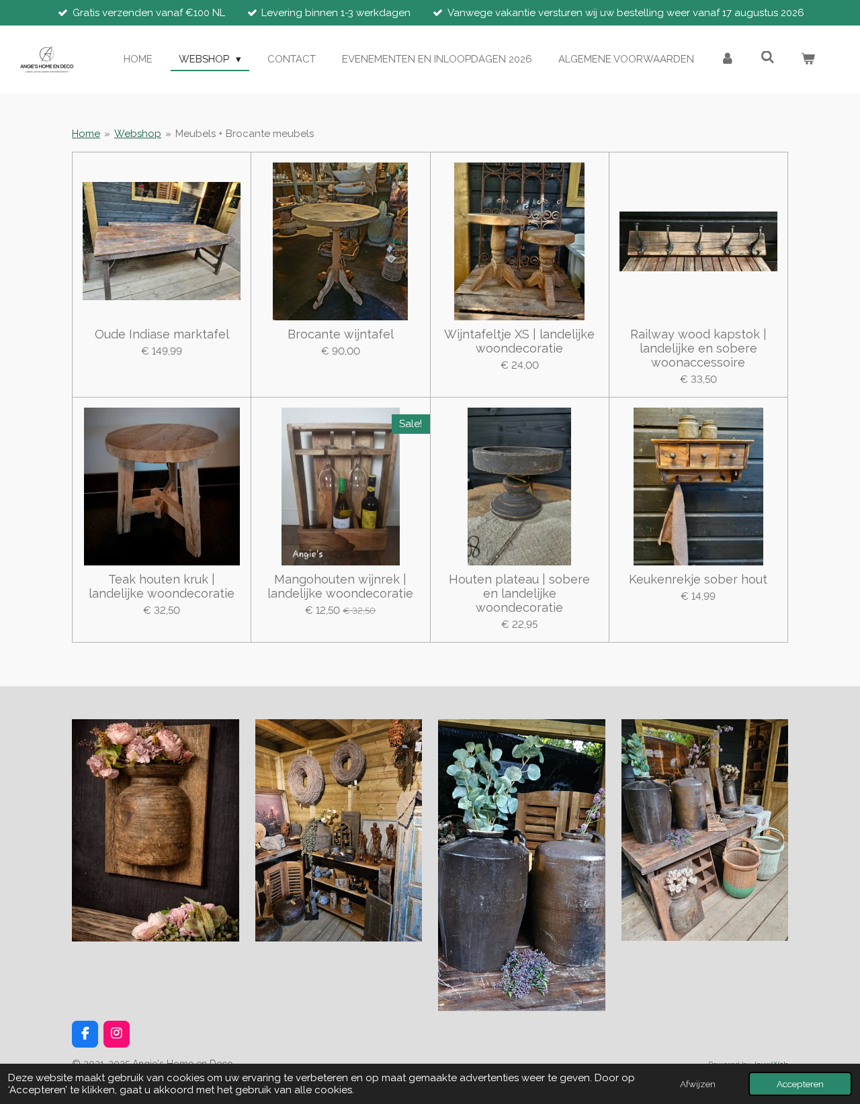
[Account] (727, 59)
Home (86, 134)
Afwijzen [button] (698, 1083)
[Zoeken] (767, 57)
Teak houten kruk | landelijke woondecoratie (161, 586)
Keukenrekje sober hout (698, 579)
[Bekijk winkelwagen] (808, 59)
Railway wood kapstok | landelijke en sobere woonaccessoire (698, 348)
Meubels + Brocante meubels (244, 134)
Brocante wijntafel (341, 334)
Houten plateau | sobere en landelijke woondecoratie (519, 593)
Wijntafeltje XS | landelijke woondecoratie (519, 341)
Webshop (137, 134)
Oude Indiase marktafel (162, 334)
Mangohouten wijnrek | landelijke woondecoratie (340, 586)
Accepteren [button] (800, 1083)
